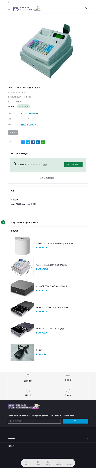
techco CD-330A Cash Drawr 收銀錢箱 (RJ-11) (53, 286)
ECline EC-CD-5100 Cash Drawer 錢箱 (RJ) (52, 307)
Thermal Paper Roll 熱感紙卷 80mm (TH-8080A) (54, 244)
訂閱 (75, 421)
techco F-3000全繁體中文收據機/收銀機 (51, 265)
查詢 (13, 132)
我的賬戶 (11, 446)
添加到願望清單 (16, 97)
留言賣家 (25, 106)
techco (19, 101)
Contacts (11, 438)
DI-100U (39, 350)
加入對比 (29, 97)
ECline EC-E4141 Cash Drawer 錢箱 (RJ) (51, 329)
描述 (12, 191)
